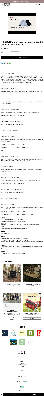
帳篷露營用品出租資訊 (22, 364)
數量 (2, 52)
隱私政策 (23, 390)
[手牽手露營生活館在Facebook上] (22, 371)
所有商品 (22, 361)
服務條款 (20, 390)
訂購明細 (13, 253)
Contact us (22, 366)
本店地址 (22, 363)
